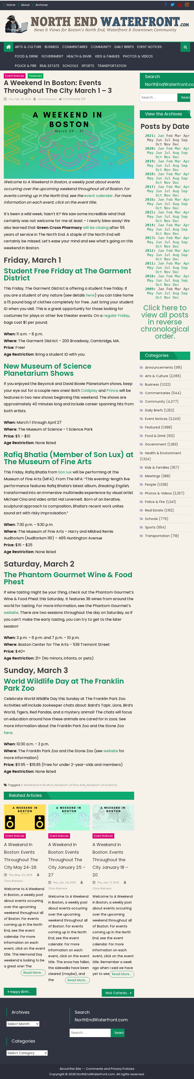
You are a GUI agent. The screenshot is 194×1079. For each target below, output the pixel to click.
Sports (88, 65)
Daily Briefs (124, 46)
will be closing (96, 227)
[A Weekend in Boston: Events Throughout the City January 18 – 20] (113, 817)
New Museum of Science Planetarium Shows (47, 369)
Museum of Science (102, 785)
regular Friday (116, 315)
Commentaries (75, 46)
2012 (149, 251)
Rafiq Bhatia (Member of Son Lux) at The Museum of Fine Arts (68, 458)
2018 (149, 174)
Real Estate (49, 65)
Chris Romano (47, 99)
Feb (169, 148)
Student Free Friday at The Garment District (67, 274)
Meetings (152, 476)
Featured (35, 76)
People (150, 484)
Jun (159, 153)
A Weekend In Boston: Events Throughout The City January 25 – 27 (66, 860)
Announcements (159, 367)
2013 (149, 238)
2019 (149, 161)
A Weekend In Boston (37, 785)
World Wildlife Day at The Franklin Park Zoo (64, 684)
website (11, 612)
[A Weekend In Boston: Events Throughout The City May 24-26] (25, 817)
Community (101, 46)
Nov (167, 157)
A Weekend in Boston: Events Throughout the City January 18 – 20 (110, 860)
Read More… (33, 972)
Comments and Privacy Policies (110, 1068)
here (90, 295)
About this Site (70, 1068)
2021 (149, 136)
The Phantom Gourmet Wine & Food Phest (68, 578)
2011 (149, 263)
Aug (176, 153)
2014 (149, 225)
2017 (149, 187)
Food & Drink (26, 56)
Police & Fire (25, 65)
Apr (186, 148)
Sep (184, 153)
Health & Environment (163, 453)
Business (52, 46)
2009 (149, 289)
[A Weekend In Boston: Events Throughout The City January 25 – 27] (69, 817)
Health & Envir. (79, 56)
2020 (149, 148)
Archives (41, 5)
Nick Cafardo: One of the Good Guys (120, 993)
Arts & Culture (28, 46)
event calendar (98, 195)
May (150, 153)
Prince (112, 390)
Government (52, 56)
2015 (149, 212)
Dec (176, 157)
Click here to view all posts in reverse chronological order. (165, 322)
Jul (167, 153)
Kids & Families (107, 56)
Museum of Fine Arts (70, 785)
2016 (149, 199)
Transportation (111, 65)
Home (11, 5)
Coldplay (89, 390)
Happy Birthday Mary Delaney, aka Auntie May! (23, 991)
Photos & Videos (138, 56)
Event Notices (149, 46)
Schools (70, 65)
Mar (178, 148)
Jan (161, 136)
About (25, 5)
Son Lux (65, 472)
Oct (159, 157)
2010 (149, 276)
